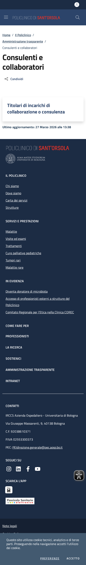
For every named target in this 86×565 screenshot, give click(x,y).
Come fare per (17, 325)
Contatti (13, 405)
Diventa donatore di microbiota (27, 291)
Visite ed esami (16, 238)
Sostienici (13, 358)
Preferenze (49, 558)
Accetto (73, 558)
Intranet (13, 380)
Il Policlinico (23, 35)
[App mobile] (9, 489)
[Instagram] (9, 468)
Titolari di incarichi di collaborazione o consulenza (36, 108)
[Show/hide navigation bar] (6, 17)
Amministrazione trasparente (22, 41)
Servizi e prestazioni (22, 221)
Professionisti (17, 336)
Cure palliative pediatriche (23, 253)
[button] (77, 17)
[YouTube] (37, 468)
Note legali (9, 525)
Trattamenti (14, 245)
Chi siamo (12, 186)
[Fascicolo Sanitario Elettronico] (20, 500)
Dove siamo (13, 193)
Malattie (11, 231)
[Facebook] (28, 468)
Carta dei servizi (16, 200)
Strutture (12, 207)
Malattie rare (14, 267)
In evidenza (15, 281)
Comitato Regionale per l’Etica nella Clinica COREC (40, 312)
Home (6, 35)
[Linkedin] (18, 468)
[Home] (43, 17)
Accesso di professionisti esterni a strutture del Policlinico (38, 301)
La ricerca (14, 347)
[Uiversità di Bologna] (43, 159)
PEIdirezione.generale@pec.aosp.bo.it (37, 447)
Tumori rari (13, 260)
